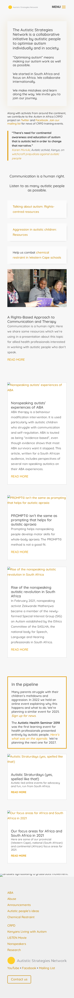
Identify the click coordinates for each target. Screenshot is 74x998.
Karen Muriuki (21, 150)
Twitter (25, 120)
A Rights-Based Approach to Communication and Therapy (31, 319)
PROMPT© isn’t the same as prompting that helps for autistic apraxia (34, 519)
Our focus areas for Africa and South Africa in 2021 (36, 833)
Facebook (42, 120)
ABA (10, 892)
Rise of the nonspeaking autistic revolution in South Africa (33, 591)
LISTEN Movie (17, 938)
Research (14, 950)
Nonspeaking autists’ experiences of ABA (28, 405)
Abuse (11, 899)
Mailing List (47, 968)
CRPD (11, 925)
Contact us (19, 979)
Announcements (19, 905)
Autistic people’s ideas (23, 911)
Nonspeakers (16, 944)
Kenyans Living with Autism (27, 931)
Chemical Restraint (20, 917)
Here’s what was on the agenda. (35, 736)
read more (16, 359)
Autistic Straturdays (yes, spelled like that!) (31, 776)
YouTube (13, 968)
